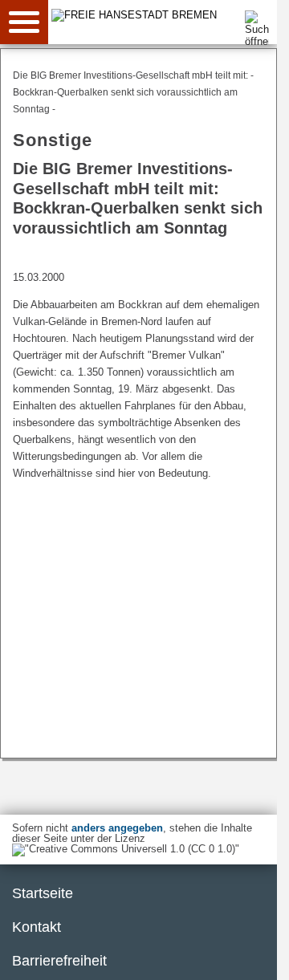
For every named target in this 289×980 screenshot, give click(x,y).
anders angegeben (117, 828)
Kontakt (36, 927)
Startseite (42, 893)
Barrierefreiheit (59, 961)
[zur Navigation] (24, 22)
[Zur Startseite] (169, 15)
